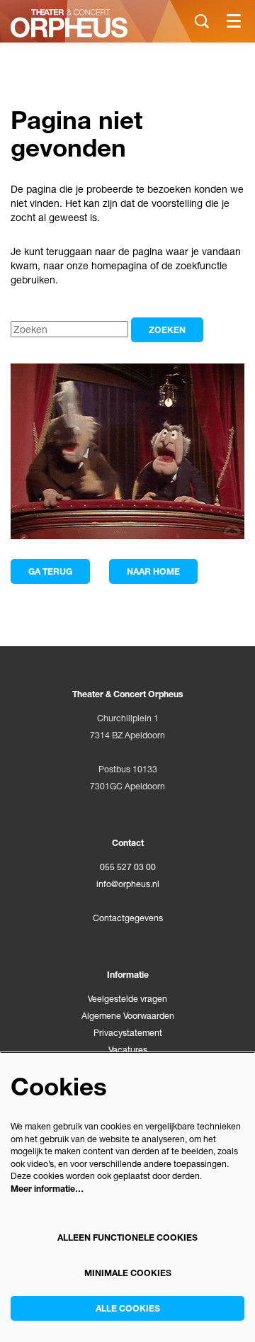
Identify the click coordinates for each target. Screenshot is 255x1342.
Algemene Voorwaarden (127, 1015)
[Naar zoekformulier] (201, 21)
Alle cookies (128, 1308)
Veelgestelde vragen (127, 998)
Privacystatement (128, 1032)
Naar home (153, 571)
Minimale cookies (127, 1273)
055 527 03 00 (128, 867)
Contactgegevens (128, 918)
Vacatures (127, 1049)
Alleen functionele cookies (127, 1237)
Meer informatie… (47, 1188)
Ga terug (50, 571)
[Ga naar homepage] (69, 23)
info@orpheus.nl (127, 884)
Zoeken (167, 330)
